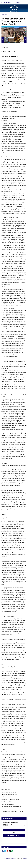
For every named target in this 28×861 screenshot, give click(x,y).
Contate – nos (6, 847)
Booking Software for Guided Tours (10, 858)
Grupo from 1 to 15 (7, 825)
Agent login (25, 858)
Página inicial (4, 14)
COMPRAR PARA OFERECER (14, 835)
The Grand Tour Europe (6, 2)
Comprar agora (14, 830)
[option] (4, 40)
